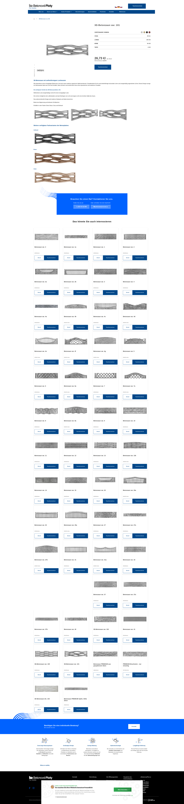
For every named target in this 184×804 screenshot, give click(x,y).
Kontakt (134, 726)
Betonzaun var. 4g (99, 351)
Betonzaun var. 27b (41, 560)
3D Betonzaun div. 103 (42, 699)
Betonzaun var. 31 (70, 560)
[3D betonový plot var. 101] (52, 114)
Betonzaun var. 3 (99, 282)
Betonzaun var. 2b (70, 282)
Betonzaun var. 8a (70, 421)
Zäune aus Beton (51, 11)
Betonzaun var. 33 (129, 560)
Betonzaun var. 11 (40, 455)
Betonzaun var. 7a (129, 386)
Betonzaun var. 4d (129, 316)
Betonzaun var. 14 (40, 490)
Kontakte (111, 11)
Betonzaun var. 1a (70, 247)
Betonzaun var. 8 (40, 421)
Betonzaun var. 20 (99, 490)
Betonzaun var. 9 (99, 421)
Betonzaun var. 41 (129, 629)
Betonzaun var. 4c (99, 316)
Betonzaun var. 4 (40, 247)
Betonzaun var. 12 (70, 455)
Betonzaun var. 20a (129, 490)
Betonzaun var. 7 (99, 386)
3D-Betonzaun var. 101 (71, 664)
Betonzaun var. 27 (99, 525)
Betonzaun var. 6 (40, 386)
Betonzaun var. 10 (129, 421)
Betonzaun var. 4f (70, 351)
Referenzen (122, 11)
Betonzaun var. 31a (99, 560)
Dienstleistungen (80, 11)
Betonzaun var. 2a (40, 282)
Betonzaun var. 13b (129, 455)
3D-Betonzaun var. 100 (42, 664)
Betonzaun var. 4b (70, 316)
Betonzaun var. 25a (70, 525)
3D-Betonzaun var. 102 (101, 629)
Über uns (41, 11)
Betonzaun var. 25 (40, 525)
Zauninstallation (92, 11)
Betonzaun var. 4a (40, 316)
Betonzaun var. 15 (70, 490)
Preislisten (103, 11)
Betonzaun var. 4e (40, 351)
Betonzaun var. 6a (70, 386)
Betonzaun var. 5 (128, 351)
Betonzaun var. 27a (129, 525)
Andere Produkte (65, 11)
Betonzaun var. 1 (99, 247)
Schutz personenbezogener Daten (37, 799)
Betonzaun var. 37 (99, 594)
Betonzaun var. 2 (128, 247)
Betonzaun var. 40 (70, 629)
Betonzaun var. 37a (129, 594)
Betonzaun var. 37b (41, 629)
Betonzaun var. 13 (99, 455)
